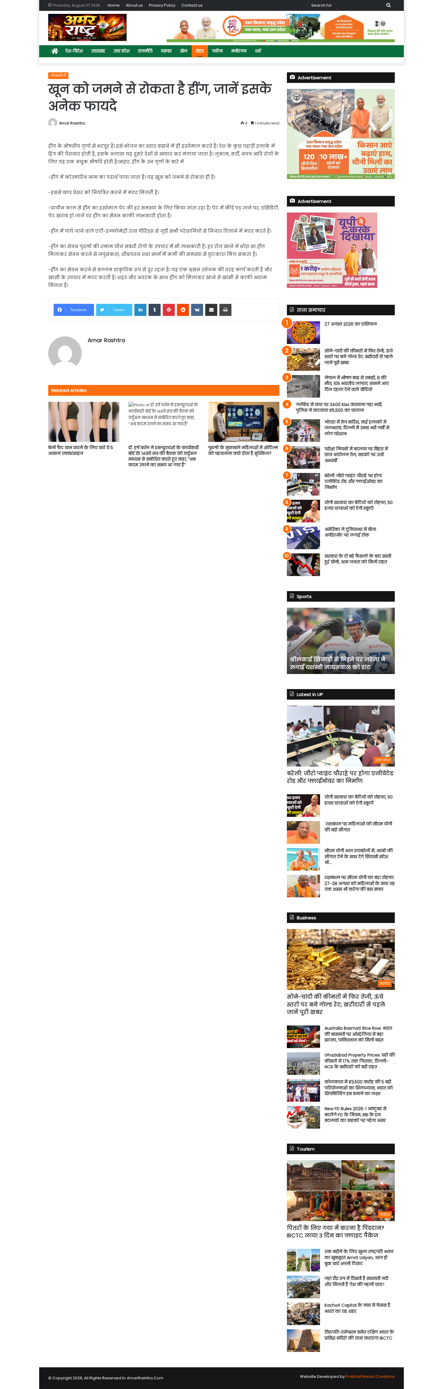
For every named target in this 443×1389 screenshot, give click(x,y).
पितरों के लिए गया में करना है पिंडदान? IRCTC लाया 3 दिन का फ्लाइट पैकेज (335, 1231)
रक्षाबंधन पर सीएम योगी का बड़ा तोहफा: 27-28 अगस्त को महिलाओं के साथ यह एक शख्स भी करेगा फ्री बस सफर (360, 883)
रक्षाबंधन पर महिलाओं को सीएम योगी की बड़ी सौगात (358, 827)
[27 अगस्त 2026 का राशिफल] (303, 332)
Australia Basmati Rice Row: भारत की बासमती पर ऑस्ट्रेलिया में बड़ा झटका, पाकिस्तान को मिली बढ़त (358, 1034)
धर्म (258, 51)
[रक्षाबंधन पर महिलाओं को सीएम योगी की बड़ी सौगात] (303, 832)
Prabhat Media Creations (370, 1376)
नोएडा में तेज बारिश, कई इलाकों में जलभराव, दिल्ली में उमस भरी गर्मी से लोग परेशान (357, 428)
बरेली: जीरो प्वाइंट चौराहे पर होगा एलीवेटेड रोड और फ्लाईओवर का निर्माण (353, 481)
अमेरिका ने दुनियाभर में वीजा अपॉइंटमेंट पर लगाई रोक (350, 532)
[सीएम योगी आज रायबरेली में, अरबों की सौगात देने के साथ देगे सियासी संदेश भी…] (303, 859)
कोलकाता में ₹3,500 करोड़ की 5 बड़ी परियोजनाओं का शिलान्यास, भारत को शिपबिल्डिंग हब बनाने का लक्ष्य (359, 1088)
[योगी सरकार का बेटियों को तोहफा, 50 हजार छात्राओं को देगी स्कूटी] (303, 511)
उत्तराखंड (98, 51)
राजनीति (145, 51)
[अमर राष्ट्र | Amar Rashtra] (87, 27)
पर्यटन (217, 51)
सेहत (200, 51)
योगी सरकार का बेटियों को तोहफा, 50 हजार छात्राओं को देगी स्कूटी (359, 505)
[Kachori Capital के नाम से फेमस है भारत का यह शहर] (303, 1313)
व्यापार (166, 51)
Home (114, 5)
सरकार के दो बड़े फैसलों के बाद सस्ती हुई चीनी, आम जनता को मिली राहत (358, 559)
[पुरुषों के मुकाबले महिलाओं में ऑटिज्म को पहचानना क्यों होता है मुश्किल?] (243, 422)
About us (134, 5)
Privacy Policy (162, 5)
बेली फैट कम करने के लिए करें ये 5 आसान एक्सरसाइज (80, 450)
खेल (183, 51)
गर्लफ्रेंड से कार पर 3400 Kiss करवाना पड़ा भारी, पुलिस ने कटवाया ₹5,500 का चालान (339, 408)
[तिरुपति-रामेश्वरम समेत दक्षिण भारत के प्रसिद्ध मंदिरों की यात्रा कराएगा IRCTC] (303, 1340)
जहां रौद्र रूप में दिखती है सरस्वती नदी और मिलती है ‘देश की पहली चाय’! (356, 1281)
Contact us (192, 5)
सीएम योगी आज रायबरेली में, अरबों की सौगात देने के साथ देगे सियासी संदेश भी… (359, 856)
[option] (341, 641)
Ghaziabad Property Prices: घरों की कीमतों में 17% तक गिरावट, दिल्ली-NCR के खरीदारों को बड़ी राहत (360, 1061)
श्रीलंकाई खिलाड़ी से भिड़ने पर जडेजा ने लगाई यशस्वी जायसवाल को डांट (337, 663)
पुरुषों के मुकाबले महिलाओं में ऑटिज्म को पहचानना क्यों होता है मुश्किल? (243, 450)
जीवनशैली (58, 75)
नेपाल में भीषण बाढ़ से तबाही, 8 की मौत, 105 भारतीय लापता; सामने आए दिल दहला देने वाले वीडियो (357, 383)
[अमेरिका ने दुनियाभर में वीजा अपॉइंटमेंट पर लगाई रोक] (303, 538)
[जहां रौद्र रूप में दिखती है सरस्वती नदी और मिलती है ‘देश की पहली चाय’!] (303, 1287)
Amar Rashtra (72, 123)
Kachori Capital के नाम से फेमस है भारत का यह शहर (357, 1308)
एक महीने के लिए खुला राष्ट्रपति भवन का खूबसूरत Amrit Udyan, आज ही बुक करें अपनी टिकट (359, 1257)
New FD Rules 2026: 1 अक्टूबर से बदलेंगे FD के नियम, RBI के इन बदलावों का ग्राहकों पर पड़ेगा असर (355, 1114)
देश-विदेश (74, 51)
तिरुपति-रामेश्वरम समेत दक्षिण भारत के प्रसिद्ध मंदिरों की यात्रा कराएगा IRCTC (359, 1335)
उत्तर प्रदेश (122, 51)
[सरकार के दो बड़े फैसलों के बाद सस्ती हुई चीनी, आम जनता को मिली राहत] (303, 564)
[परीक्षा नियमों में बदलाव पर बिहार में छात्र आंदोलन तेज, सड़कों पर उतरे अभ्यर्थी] (303, 457)
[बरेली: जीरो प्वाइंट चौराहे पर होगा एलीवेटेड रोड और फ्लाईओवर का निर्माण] (303, 484)
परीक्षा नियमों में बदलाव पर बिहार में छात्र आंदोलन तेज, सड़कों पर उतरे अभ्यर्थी (356, 455)
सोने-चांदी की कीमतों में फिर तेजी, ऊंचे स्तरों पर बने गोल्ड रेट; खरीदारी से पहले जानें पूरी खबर (359, 357)
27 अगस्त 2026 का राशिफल (351, 324)
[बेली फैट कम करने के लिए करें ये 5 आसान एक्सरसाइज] (83, 422)
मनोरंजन (239, 51)
